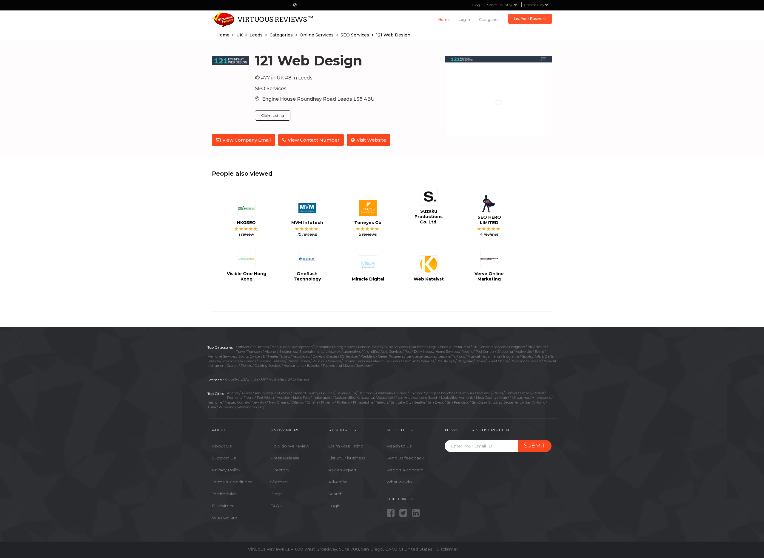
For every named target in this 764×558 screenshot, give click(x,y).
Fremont (234, 397)
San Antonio (535, 402)
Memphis (465, 397)
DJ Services (349, 356)
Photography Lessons (239, 361)
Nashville (214, 402)
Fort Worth (265, 397)
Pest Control (485, 351)
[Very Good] (251, 229)
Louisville (448, 397)
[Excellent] (256, 229)
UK (263, 379)
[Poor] (236, 229)
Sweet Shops (498, 361)
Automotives (351, 351)
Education (260, 347)
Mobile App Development (292, 347)
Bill (530, 347)
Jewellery (364, 366)
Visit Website (371, 140)
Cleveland (483, 393)
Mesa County (486, 397)
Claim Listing (272, 115)
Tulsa (211, 407)
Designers (517, 347)
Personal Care (368, 347)
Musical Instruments (484, 356)
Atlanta (233, 393)
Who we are (224, 517)
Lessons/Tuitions (451, 356)
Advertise (337, 482)
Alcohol (271, 351)
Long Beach (428, 397)
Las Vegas (378, 397)
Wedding (368, 356)
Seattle (419, 402)
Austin (246, 393)
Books (480, 361)
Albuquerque (265, 393)
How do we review (289, 446)
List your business (346, 458)
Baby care (465, 361)
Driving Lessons (356, 361)
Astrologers (301, 356)
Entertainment (311, 351)
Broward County (305, 393)
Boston (284, 393)
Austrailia (277, 379)
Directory (279, 470)
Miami (504, 397)
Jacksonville (344, 397)
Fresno (249, 397)
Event (539, 351)
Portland (343, 402)
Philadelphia (363, 402)
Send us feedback (405, 458)
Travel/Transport (249, 351)
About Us (222, 446)
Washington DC (250, 407)
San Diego (436, 402)
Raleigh (382, 402)
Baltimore (366, 393)
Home (444, 19)
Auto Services (391, 351)
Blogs (276, 493)
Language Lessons (421, 356)
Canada (303, 379)
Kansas (362, 397)
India (254, 379)
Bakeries (313, 366)
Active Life (524, 351)
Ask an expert (342, 470)
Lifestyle (332, 351)
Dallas (498, 393)
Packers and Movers (338, 366)
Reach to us (399, 446)
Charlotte (446, 393)
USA (244, 379)
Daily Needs (423, 351)
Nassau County (237, 402)
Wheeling (227, 407)
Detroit (538, 393)
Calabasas (384, 393)
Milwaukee (520, 397)
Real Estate (417, 347)
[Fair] (241, 229)
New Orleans (279, 402)
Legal (433, 347)
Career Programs (391, 356)
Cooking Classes (325, 356)
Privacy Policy (226, 470)
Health (540, 347)
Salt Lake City (401, 402)
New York (259, 402)
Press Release (285, 458)
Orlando (298, 402)
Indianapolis (322, 397)
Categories (489, 19)
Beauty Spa (446, 361)
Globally (231, 379)
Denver (511, 393)
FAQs (275, 505)
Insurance (511, 356)
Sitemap (279, 482)
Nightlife (371, 351)
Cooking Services (268, 366)
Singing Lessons (272, 361)
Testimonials (224, 493)
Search (335, 493)
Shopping (505, 351)
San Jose (479, 402)
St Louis (494, 402)
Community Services (417, 361)
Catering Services (384, 361)
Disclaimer (223, 505)
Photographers (343, 347)
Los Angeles (407, 397)
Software (243, 347)
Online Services (394, 347)
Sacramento (513, 402)
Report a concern (404, 470)
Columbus (464, 393)
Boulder (327, 393)
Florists (246, 366)
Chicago (400, 393)
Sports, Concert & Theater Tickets (264, 356)
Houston (283, 397)
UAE (291, 379)
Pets (408, 351)
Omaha (312, 402)
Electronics (288, 351)
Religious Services (326, 361)
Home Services (447, 351)
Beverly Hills (346, 393)
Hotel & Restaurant (455, 347)
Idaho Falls (301, 397)
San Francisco (458, 402)
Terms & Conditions (232, 482)
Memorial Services (221, 356)
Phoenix (327, 402)
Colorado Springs (423, 393)
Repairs (467, 351)
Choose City (534, 5)
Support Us (224, 458)
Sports (527, 356)
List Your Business (530, 18)
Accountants (294, 366)
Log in (464, 19)
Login (334, 505)
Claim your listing (345, 446)
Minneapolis (541, 397)
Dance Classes (298, 361)
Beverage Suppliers (526, 361)
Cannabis (322, 347)
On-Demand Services (489, 347)
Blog (476, 5)
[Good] (246, 229)
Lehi (391, 397)
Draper (525, 393)
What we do (399, 482)
